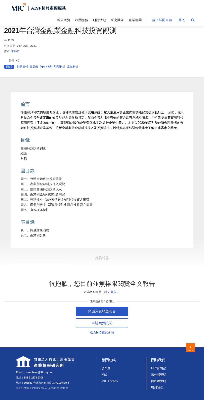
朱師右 (15, 51)
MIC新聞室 (158, 368)
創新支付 (22, 66)
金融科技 (72, 66)
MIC (104, 374)
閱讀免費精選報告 (102, 311)
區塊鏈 (34, 66)
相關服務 (81, 20)
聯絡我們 (157, 387)
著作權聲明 (158, 374)
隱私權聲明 (158, 381)
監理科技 (60, 66)
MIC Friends (110, 381)
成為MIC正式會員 (102, 332)
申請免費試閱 (102, 323)
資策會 (106, 368)
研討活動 (99, 20)
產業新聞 (135, 20)
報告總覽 (63, 20)
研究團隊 (117, 20)
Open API (46, 66)
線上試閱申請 (162, 20)
